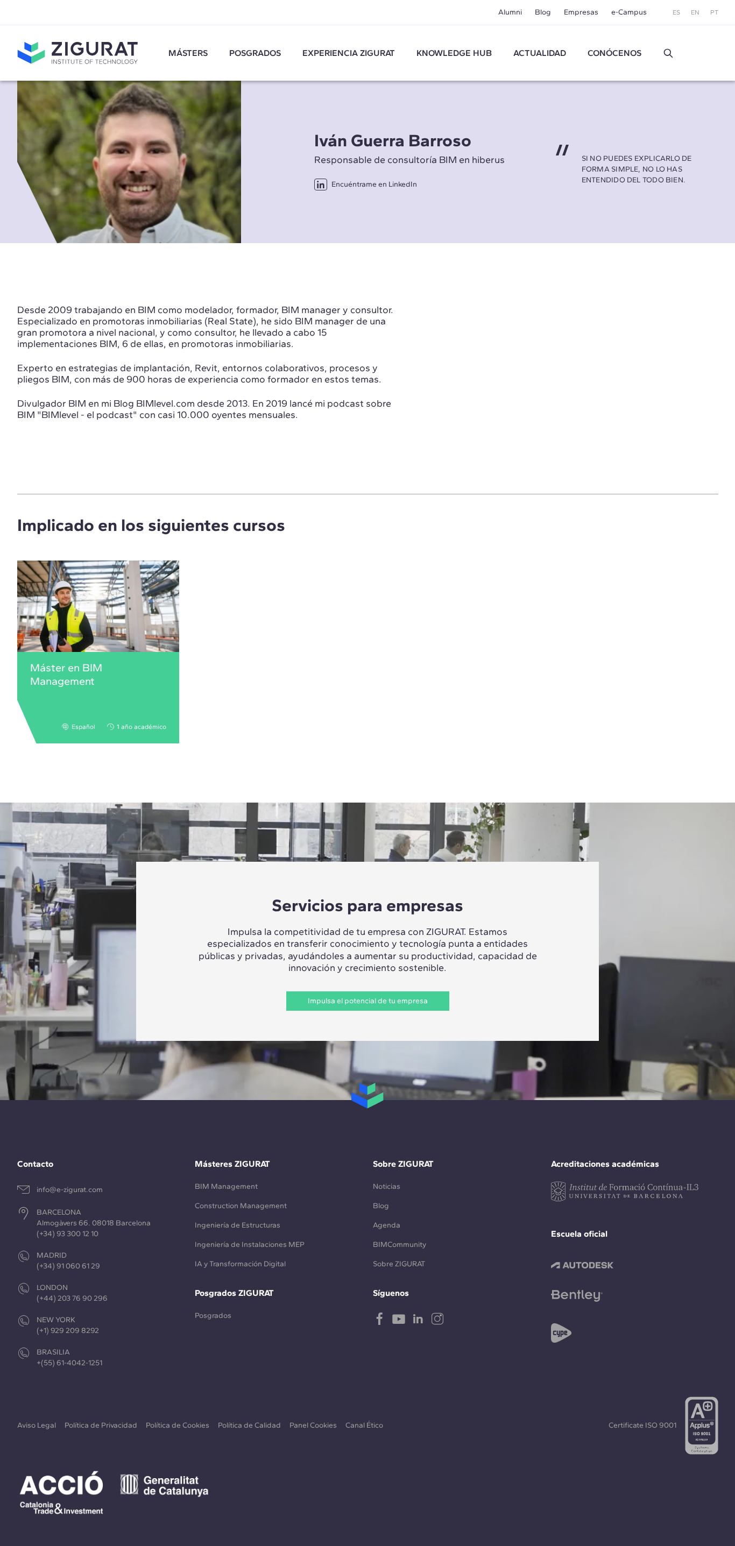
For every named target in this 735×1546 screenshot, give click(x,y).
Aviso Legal (36, 1425)
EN (695, 12)
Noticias (386, 1186)
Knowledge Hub (454, 53)
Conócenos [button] (614, 53)
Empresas (581, 12)
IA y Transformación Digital (240, 1263)
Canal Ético (364, 1425)
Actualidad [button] (539, 53)
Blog (543, 12)
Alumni (510, 12)
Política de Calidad (249, 1425)
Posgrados (255, 53)
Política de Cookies (177, 1425)
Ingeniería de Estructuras (237, 1225)
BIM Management (226, 1186)
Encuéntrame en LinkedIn (374, 184)
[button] (668, 53)
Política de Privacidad (101, 1425)
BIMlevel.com (165, 403)
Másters (188, 53)
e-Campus (629, 12)
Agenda (386, 1225)
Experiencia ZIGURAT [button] (348, 53)
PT (714, 12)
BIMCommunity (399, 1244)
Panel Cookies (313, 1425)
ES (676, 12)
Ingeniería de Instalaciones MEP (250, 1244)
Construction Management (241, 1205)
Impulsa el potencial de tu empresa (368, 1000)
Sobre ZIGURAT (399, 1263)
